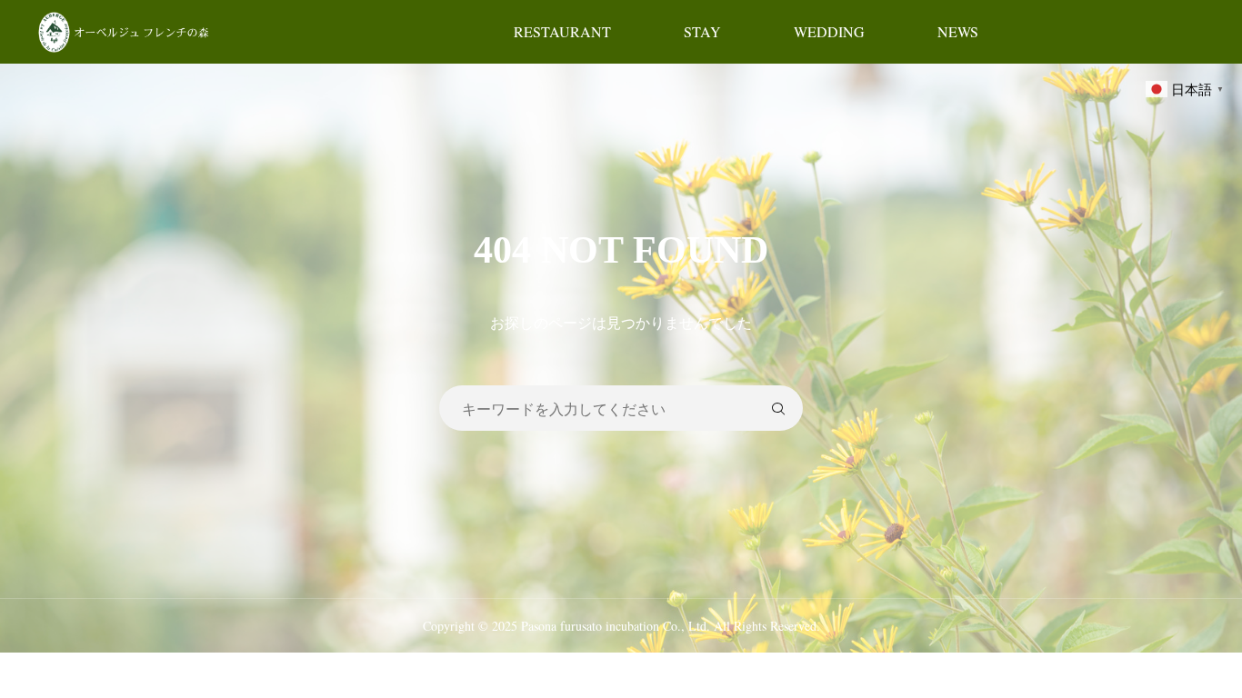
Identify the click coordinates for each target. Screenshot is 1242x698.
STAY (702, 31)
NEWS (957, 31)
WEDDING (829, 31)
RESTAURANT (562, 31)
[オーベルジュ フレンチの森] (125, 32)
